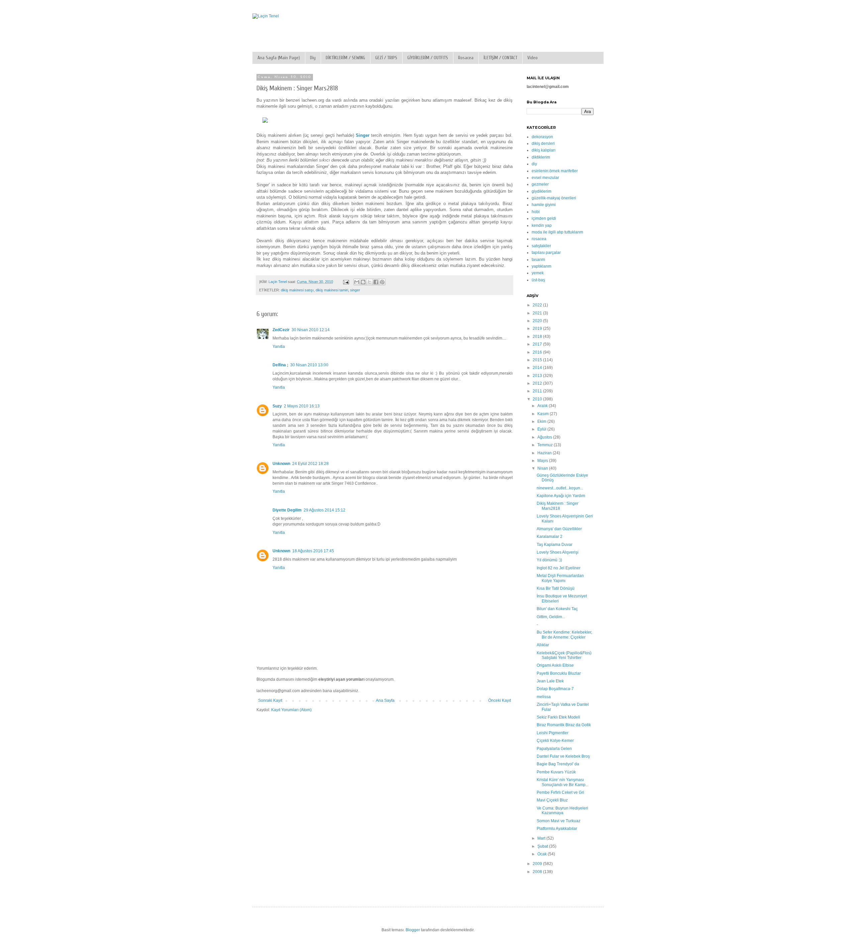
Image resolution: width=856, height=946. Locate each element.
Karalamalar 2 (549, 536)
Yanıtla (279, 346)
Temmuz (545, 445)
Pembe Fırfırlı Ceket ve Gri (560, 792)
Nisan (543, 468)
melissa (544, 696)
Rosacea (465, 58)
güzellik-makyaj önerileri (554, 198)
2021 (538, 313)
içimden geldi (544, 218)
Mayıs (543, 460)
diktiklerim (541, 157)
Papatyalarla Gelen (554, 748)
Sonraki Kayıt (270, 700)
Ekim (542, 421)
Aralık (543, 405)
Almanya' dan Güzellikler (559, 529)
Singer (362, 135)
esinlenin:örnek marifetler (555, 171)
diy (534, 164)
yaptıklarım (541, 266)
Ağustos (545, 437)
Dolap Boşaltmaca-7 (555, 688)
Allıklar (543, 645)
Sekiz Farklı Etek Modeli (558, 717)
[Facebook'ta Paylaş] (375, 282)
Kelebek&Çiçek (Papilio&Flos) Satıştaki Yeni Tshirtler (564, 655)
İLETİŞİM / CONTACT (500, 58)
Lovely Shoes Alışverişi (557, 552)
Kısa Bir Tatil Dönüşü (555, 588)
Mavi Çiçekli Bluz (552, 800)
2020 (538, 320)
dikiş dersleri (543, 143)
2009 (538, 863)
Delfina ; (280, 365)
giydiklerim (541, 191)
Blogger (413, 930)
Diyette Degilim (287, 510)
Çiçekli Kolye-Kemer (555, 740)
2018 (538, 336)
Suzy (277, 406)
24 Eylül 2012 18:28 (310, 463)
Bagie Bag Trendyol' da (558, 764)
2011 (538, 391)
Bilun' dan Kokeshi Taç (557, 608)
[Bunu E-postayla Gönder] (356, 282)
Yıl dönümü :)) (549, 560)
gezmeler (540, 184)
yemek (538, 273)
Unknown (281, 463)
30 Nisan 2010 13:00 (309, 365)
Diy (313, 58)
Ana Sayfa (385, 700)
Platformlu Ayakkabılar (557, 828)
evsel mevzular (545, 177)
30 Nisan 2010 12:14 (311, 329)
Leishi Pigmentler (552, 733)
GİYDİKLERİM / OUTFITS (427, 58)
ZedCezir (281, 329)
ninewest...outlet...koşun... (560, 488)
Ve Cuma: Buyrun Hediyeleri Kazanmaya (562, 810)
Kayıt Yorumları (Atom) (291, 709)
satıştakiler (541, 246)
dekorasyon (542, 136)
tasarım (538, 259)
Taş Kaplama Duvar (554, 544)
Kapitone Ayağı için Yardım (561, 495)
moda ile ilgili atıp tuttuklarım (557, 232)
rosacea (539, 238)
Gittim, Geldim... (551, 616)
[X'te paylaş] (369, 282)
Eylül (542, 429)
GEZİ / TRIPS (386, 58)
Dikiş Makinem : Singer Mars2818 (557, 505)
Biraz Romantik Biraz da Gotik (564, 725)
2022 (538, 305)
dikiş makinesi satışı (297, 290)
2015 (538, 360)
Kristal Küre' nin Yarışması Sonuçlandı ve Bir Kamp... (562, 782)
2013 (538, 375)
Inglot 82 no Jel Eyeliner (558, 568)
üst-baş (538, 280)
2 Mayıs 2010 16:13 (302, 406)
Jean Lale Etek (550, 681)
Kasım (543, 413)
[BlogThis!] (363, 282)
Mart (541, 838)
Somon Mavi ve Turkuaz (558, 821)
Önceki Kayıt (499, 700)
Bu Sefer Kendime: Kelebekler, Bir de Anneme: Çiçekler (564, 634)
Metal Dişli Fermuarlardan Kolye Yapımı (560, 578)
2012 (538, 383)
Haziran (545, 453)
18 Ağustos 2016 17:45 (313, 551)
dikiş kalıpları (543, 150)
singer (355, 290)
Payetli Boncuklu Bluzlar (559, 673)
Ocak (542, 854)
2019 (538, 328)
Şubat (543, 846)
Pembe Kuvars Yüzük (556, 772)
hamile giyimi (544, 204)
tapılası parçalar (546, 252)
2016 (538, 352)
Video (532, 58)
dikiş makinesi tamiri (332, 290)
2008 (538, 871)
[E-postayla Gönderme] (345, 282)
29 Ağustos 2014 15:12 (324, 510)
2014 (538, 367)
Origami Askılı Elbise (555, 665)
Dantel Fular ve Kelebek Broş (563, 756)
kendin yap (542, 225)
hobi (536, 211)
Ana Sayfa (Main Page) (278, 58)
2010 (538, 399)
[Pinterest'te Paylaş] (382, 282)
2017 (538, 344)
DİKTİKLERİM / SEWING (345, 58)
